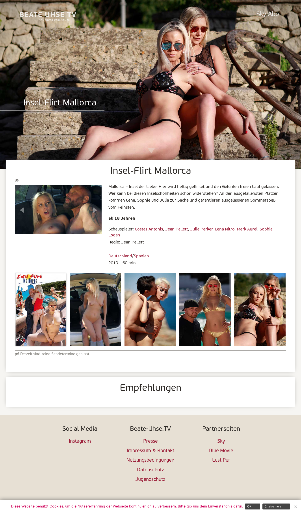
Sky (221, 441)
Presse (150, 441)
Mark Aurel (247, 229)
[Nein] (295, 506)
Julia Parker (201, 229)
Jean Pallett (176, 229)
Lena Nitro (225, 229)
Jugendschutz (150, 479)
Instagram (80, 441)
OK (249, 506)
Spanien (141, 256)
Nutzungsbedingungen (150, 460)
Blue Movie (221, 451)
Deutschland (120, 256)
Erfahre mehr (273, 506)
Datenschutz (150, 470)
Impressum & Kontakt (150, 451)
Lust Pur (221, 460)
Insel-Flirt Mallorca (59, 103)
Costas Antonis (149, 229)
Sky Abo (267, 14)
